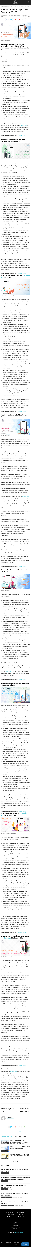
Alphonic (9, 1117)
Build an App (7, 938)
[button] (28, 2)
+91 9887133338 (22, 135)
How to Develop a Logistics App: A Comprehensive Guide (20, 1147)
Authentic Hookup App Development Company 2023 (7, 1110)
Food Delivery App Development (7, 1205)
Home (2, 6)
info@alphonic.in (18, 1232)
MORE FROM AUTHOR (21, 1137)
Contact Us (18, 1238)
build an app (24, 125)
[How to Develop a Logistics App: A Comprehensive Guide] (5, 1149)
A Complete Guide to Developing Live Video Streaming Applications (20, 1154)
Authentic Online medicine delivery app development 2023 (23, 1110)
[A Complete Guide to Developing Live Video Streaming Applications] (5, 1156)
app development (4, 1172)
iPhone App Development (6, 1197)
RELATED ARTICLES (6, 1137)
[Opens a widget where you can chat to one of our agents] (25, 1244)
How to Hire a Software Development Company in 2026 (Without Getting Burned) (19, 1142)
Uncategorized (4, 1150)
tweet (19, 1131)
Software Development (4, 1143)
